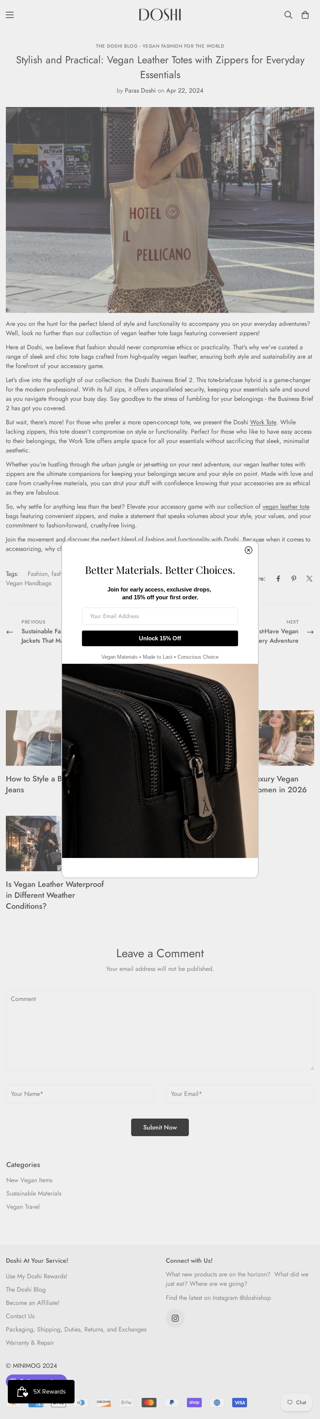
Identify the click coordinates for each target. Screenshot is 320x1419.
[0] (305, 15)
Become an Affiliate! (33, 1302)
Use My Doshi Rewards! (37, 1276)
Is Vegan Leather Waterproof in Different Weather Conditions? (55, 895)
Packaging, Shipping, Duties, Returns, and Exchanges (76, 1329)
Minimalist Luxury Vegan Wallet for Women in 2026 (261, 784)
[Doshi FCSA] (160, 14)
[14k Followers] (175, 1318)
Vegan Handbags (28, 583)
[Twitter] (309, 578)
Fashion (38, 573)
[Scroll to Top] (305, 1376)
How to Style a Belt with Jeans (46, 784)
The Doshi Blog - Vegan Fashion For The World (160, 46)
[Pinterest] (294, 578)
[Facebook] (278, 578)
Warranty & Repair (30, 1342)
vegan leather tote (286, 506)
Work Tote (263, 422)
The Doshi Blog (26, 1289)
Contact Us (20, 1316)
